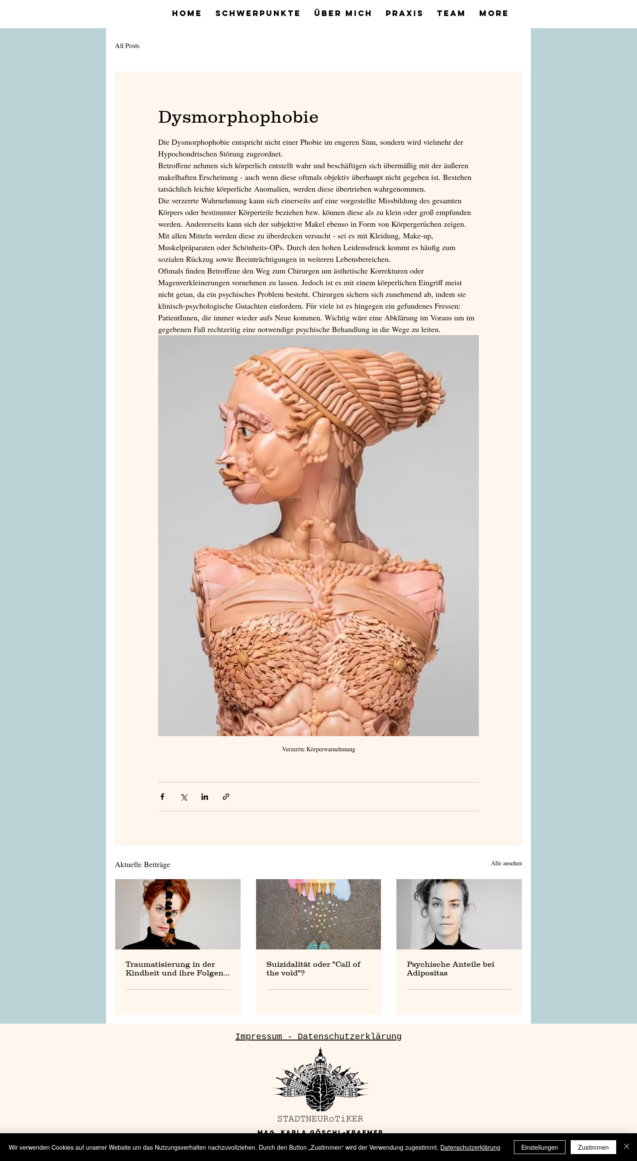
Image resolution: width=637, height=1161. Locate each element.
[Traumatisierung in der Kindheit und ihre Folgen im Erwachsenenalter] (177, 914)
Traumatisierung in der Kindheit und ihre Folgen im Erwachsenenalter (175, 968)
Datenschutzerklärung (470, 1147)
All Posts (127, 45)
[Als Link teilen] (226, 796)
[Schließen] (626, 1147)
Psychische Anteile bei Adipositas (450, 968)
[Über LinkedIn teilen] (205, 796)
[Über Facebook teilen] (162, 796)
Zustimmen (593, 1147)
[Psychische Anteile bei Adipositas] (459, 914)
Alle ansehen (506, 863)
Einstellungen (539, 1147)
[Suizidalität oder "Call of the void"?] (318, 914)
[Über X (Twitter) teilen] (183, 796)
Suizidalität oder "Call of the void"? (313, 968)
